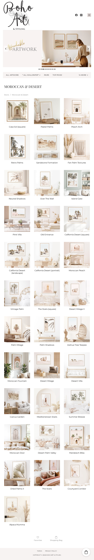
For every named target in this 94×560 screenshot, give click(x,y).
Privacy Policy (51, 551)
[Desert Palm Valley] (47, 437)
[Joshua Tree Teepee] (77, 329)
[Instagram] (81, 15)
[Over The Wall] (47, 183)
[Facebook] (76, 15)
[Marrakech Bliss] (77, 437)
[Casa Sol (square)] (17, 111)
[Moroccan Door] (17, 437)
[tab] (39, 69)
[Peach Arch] (77, 111)
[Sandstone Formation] (47, 147)
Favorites (38, 540)
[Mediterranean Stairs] (47, 401)
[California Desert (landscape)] (17, 255)
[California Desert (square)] (77, 219)
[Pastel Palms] (47, 111)
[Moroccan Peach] (77, 255)
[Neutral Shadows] (17, 183)
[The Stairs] (47, 473)
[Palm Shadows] (47, 329)
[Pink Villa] (17, 219)
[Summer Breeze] (77, 401)
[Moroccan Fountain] (17, 365)
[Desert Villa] (77, 365)
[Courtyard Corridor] (77, 473)
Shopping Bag (56, 540)
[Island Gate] (77, 183)
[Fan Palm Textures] (77, 147)
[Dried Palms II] (17, 473)
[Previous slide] (6, 49)
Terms (39, 551)
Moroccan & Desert (20, 95)
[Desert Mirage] (47, 365)
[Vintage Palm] (17, 293)
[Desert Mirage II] (77, 293)
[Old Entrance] (47, 219)
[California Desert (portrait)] (47, 255)
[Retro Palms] (17, 147)
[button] (83, 75)
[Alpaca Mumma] (17, 509)
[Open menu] (89, 15)
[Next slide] (88, 49)
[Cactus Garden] (17, 401)
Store (6, 95)
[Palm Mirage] (17, 329)
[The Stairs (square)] (47, 293)
